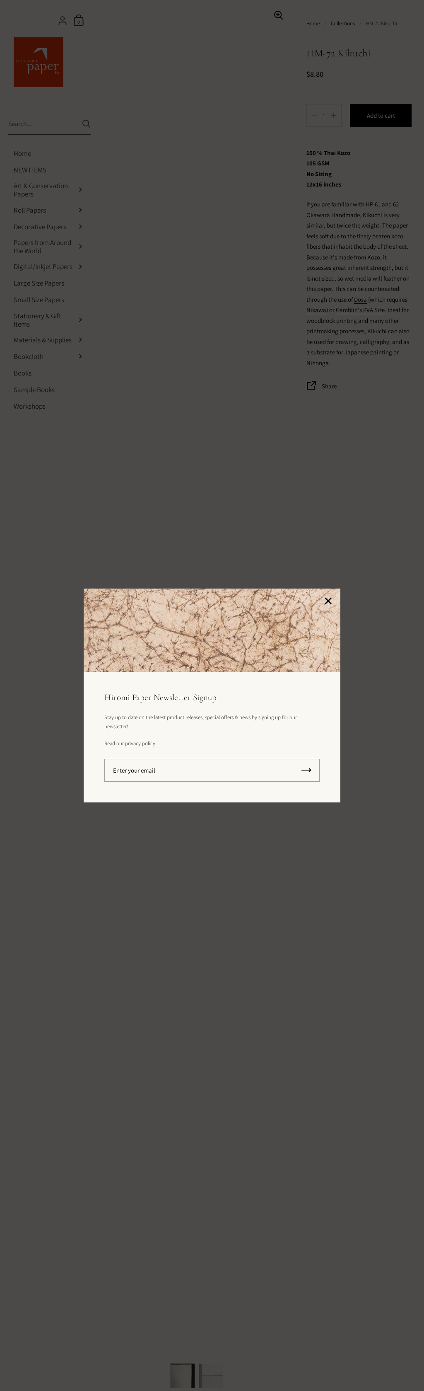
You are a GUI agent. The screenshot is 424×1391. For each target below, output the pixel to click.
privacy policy (140, 743)
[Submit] (306, 770)
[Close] (328, 602)
